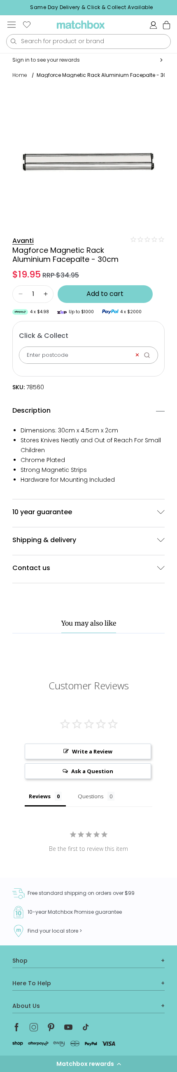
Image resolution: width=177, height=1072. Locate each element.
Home (19, 75)
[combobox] (88, 41)
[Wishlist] (26, 24)
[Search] (150, 355)
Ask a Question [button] (92, 771)
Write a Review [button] (92, 751)
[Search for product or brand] (13, 41)
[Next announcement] (174, 7)
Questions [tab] (90, 796)
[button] (88, 1064)
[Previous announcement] (8, 7)
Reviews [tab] (40, 796)
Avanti (23, 240)
